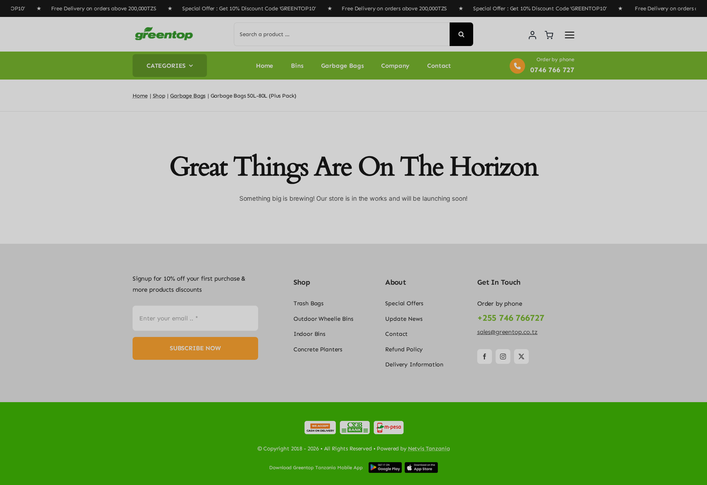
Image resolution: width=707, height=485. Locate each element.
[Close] (451, 430)
